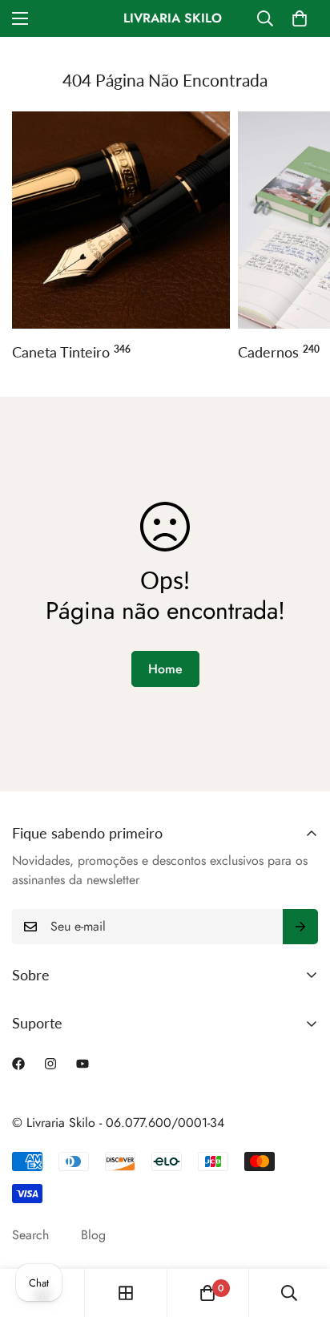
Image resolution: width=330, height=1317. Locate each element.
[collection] (126, 1293)
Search (30, 1235)
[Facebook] (18, 1063)
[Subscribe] (300, 926)
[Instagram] (50, 1063)
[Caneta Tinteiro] (121, 220)
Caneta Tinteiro (71, 352)
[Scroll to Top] (301, 1232)
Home (165, 669)
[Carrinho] (299, 18)
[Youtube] (82, 1063)
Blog (93, 1235)
